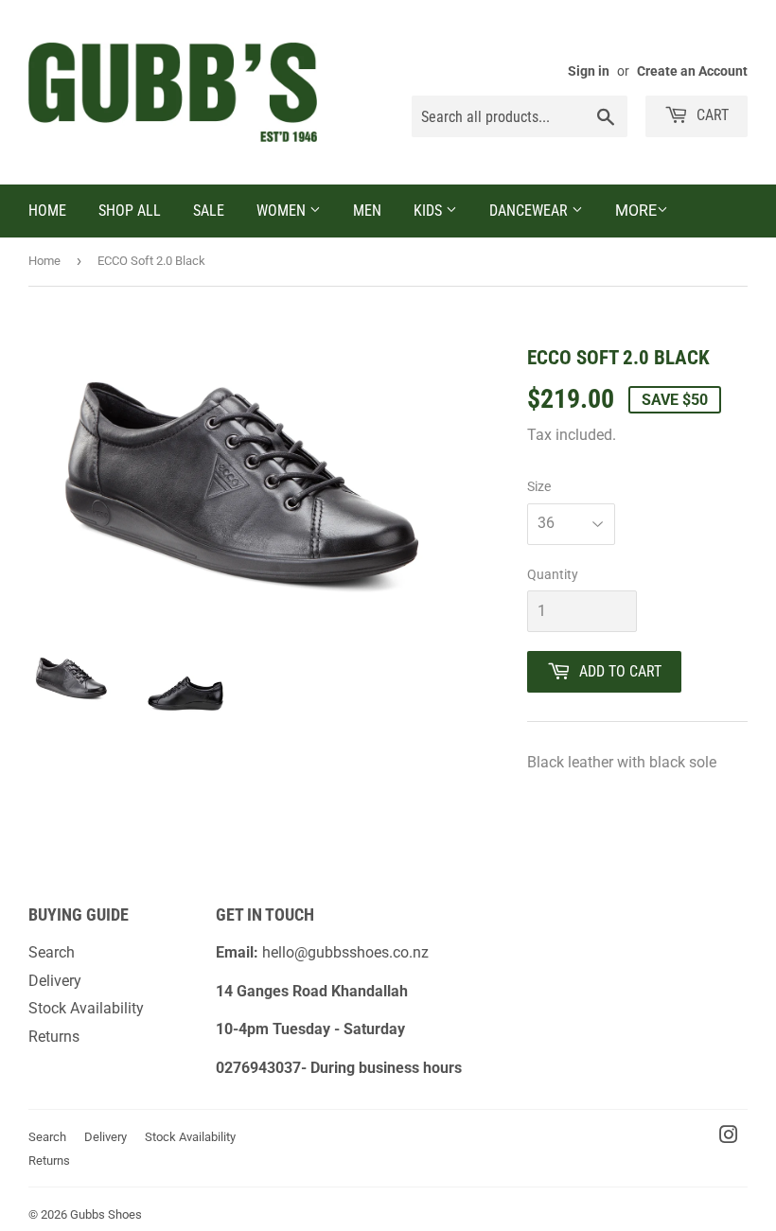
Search (51, 952)
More (636, 211)
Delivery (54, 981)
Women (282, 211)
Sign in (588, 71)
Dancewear (530, 211)
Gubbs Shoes (106, 1214)
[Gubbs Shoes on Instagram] (728, 1137)
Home (47, 211)
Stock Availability (86, 1008)
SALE (208, 211)
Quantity (552, 574)
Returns (53, 1037)
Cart (711, 115)
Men (367, 211)
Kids (430, 211)
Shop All (129, 211)
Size (539, 486)
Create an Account (692, 71)
